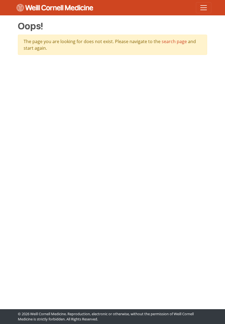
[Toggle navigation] (203, 7)
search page (174, 41)
